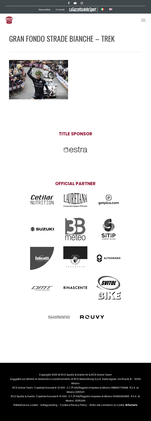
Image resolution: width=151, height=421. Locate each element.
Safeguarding (48, 405)
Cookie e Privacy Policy (73, 405)
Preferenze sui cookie (25, 405)
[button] (143, 20)
